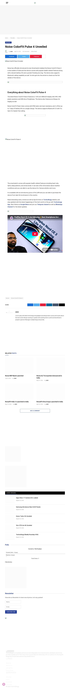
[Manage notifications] (3, 684)
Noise (7, 298)
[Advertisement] (35, 20)
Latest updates (11, 493)
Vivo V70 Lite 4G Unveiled (24, 525)
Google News (24, 204)
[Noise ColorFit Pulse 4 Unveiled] (14, 61)
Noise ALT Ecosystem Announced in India (49, 377)
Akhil (11, 51)
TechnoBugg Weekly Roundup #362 (27, 534)
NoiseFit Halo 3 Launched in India (17, 402)
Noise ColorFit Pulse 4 (17, 298)
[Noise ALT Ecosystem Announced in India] (51, 365)
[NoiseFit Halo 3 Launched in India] (19, 391)
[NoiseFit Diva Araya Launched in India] (51, 391)
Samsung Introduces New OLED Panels (28, 507)
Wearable (8, 42)
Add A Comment (35, 410)
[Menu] (7, 3)
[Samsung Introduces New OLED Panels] (10, 509)
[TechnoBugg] (35, 2)
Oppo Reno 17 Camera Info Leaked (27, 498)
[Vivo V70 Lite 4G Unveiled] (10, 527)
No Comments (26, 51)
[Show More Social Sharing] (44, 56)
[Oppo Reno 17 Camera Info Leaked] (10, 500)
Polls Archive (8, 562)
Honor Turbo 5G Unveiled (24, 516)
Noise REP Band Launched (14, 376)
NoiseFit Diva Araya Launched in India (50, 402)
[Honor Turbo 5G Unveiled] (10, 518)
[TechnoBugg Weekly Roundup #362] (10, 536)
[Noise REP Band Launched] (19, 365)
